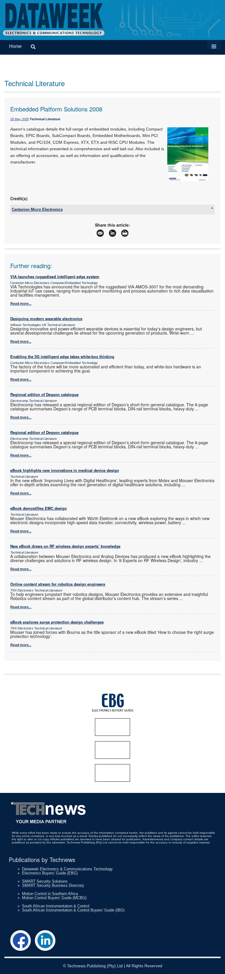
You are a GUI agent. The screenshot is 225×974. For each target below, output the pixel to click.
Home (15, 46)
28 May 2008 (19, 119)
